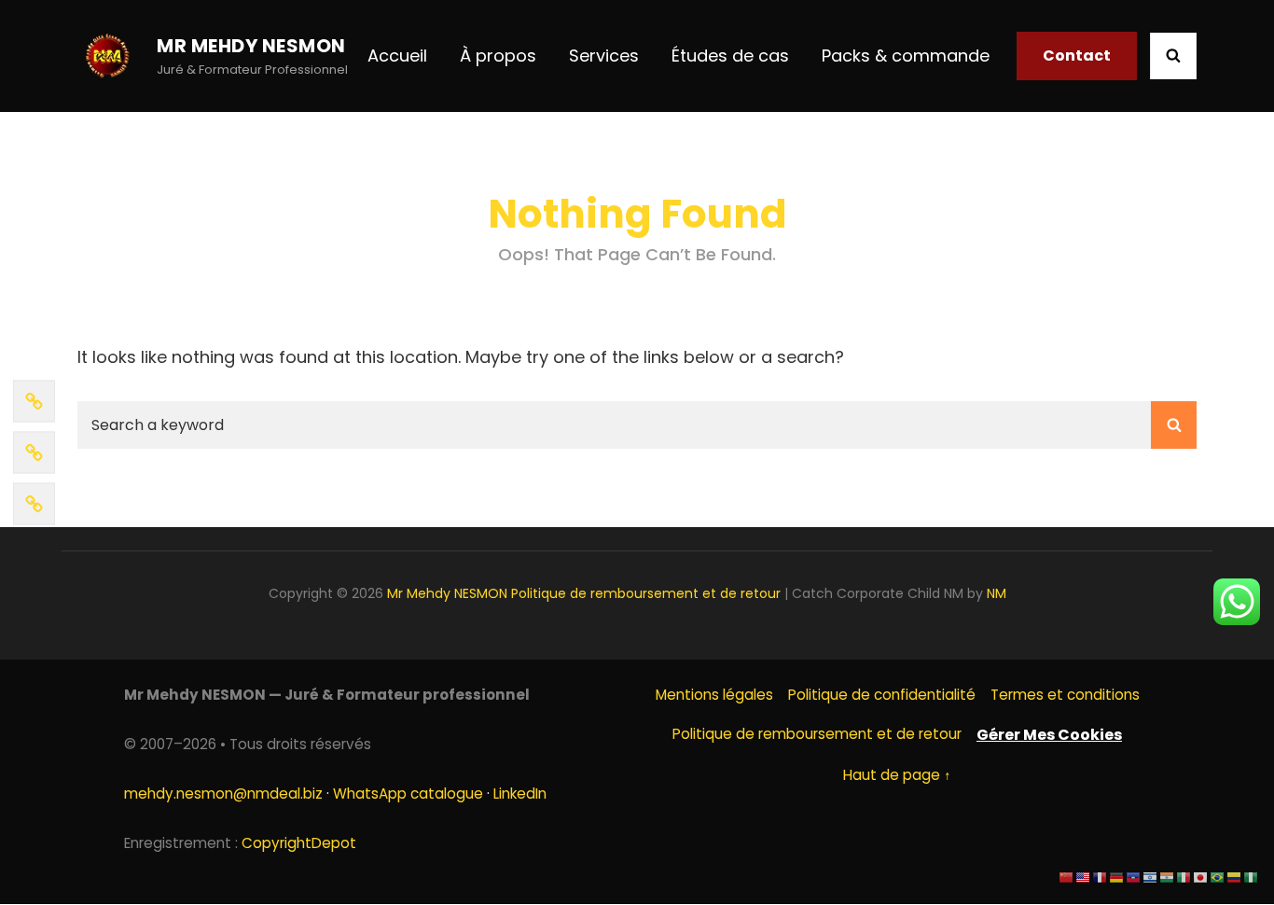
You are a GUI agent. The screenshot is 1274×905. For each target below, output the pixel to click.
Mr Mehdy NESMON (251, 46)
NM (996, 593)
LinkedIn (520, 793)
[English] (1083, 876)
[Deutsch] (1117, 876)
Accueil (397, 55)
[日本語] (1201, 876)
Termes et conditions (1065, 694)
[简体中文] (1067, 876)
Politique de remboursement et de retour (646, 593)
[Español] (1234, 876)
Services (604, 55)
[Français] (1100, 876)
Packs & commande (906, 55)
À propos (498, 55)
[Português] (1218, 876)
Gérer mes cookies (1049, 734)
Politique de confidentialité (882, 694)
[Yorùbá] (1251, 876)
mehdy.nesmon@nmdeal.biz (223, 793)
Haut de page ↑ (897, 775)
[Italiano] (1184, 876)
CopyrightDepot (299, 843)
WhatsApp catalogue (408, 793)
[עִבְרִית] (1150, 876)
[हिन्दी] (1167, 876)
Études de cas (730, 55)
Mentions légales (714, 694)
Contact (1077, 55)
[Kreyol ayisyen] (1134, 876)
